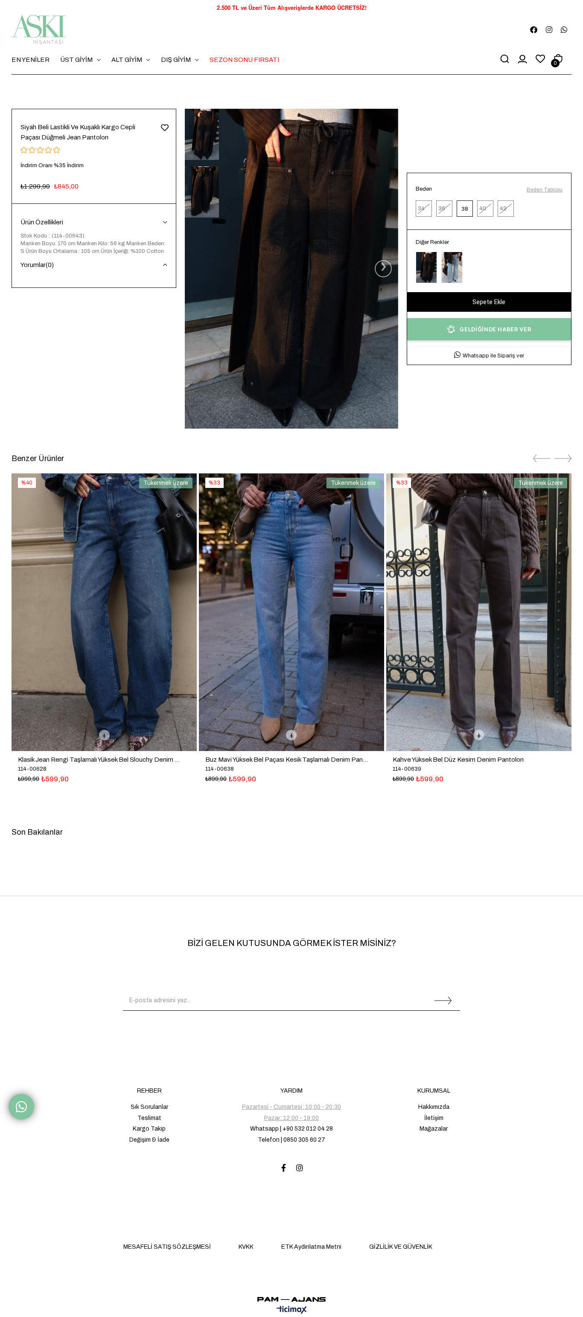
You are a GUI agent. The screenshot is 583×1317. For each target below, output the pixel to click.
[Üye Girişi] (522, 60)
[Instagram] (300, 1168)
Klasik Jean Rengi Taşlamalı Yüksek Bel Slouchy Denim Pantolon (100, 759)
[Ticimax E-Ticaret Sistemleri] (292, 1310)
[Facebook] (283, 1168)
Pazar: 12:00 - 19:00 (291, 1118)
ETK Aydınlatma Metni (311, 1247)
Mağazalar (434, 1129)
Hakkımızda (433, 1107)
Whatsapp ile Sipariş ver (493, 356)
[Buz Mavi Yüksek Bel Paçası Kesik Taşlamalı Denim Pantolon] (291, 612)
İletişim (433, 1118)
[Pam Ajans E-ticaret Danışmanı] (291, 1297)
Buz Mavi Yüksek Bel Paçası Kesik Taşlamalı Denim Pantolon (287, 759)
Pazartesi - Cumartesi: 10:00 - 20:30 (291, 1107)
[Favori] (540, 59)
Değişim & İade (149, 1140)
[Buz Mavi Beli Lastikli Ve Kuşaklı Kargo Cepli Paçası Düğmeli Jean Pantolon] (452, 268)
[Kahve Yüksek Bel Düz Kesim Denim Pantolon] (478, 612)
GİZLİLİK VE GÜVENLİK (400, 1247)
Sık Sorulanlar (149, 1107)
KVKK (246, 1247)
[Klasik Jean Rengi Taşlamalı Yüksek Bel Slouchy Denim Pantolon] (104, 612)
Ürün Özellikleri (41, 222)
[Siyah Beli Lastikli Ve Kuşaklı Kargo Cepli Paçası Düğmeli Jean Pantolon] (426, 268)
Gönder (443, 1000)
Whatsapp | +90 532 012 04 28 (291, 1129)
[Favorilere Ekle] (164, 127)
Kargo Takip (149, 1129)
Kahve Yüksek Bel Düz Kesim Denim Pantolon (458, 759)
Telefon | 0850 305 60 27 (291, 1140)
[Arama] (504, 60)
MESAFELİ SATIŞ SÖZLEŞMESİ (167, 1247)
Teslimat (149, 1118)
